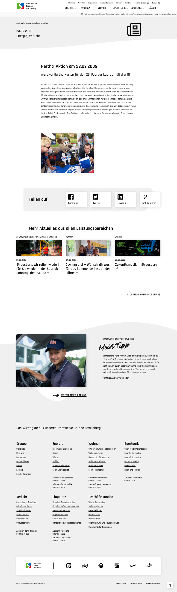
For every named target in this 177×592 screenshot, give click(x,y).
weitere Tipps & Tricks (73, 395)
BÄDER (152, 8)
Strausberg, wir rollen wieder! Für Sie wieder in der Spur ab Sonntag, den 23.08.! (37, 269)
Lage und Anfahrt (60, 514)
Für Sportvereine (131, 461)
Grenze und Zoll (59, 519)
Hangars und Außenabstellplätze (67, 523)
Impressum (121, 583)
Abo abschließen (23, 510)
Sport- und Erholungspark (135, 449)
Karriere (119, 3)
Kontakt (128, 3)
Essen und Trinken (132, 470)
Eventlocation (94, 519)
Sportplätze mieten (132, 457)
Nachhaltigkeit (22, 461)
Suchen (154, 3)
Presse (19, 465)
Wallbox (56, 461)
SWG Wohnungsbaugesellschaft (102, 449)
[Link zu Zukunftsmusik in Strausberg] (137, 248)
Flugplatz (136, 8)
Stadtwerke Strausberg (62, 449)
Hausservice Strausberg (98, 457)
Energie (69, 8)
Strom (55, 453)
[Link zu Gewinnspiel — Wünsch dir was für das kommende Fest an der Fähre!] (88, 248)
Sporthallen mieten (132, 453)
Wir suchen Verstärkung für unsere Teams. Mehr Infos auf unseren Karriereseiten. (114, 14)
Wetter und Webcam (61, 510)
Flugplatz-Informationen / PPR (66, 506)
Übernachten (130, 465)
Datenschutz (136, 583)
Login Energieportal (61, 470)
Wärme (56, 457)
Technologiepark (95, 506)
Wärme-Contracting (97, 502)
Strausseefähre (23, 523)
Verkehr (102, 8)
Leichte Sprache (141, 3)
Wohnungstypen (95, 465)
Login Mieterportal (96, 470)
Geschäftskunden (106, 3)
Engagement (92, 3)
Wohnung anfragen (97, 461)
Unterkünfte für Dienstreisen (100, 527)
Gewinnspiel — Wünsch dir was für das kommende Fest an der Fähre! (88, 269)
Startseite (20, 449)
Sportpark (119, 8)
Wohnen (86, 8)
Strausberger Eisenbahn (26, 502)
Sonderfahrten (22, 514)
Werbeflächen (94, 514)
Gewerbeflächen (95, 510)
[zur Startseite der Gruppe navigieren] (27, 6)
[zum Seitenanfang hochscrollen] (170, 585)
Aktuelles (81, 3)
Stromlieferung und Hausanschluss (103, 523)
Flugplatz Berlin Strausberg (64, 502)
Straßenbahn (22, 519)
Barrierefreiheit (153, 583)
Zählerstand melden (61, 465)
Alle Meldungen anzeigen (142, 294)
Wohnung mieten (95, 453)
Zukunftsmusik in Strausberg (136, 265)
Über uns (71, 3)
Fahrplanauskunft (24, 506)
